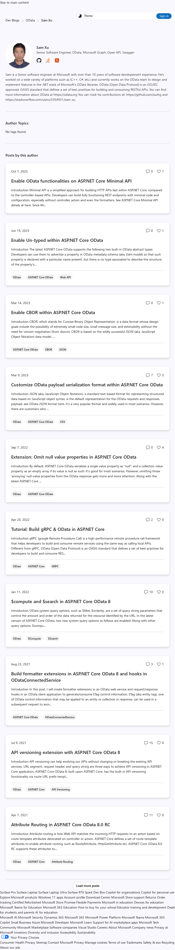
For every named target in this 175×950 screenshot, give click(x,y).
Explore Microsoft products (18, 897)
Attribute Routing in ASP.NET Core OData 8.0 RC (60, 824)
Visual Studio (87, 927)
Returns (150, 897)
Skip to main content (14, 2)
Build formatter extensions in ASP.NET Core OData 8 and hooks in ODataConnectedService (79, 676)
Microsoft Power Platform (103, 917)
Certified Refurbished (26, 902)
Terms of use (117, 942)
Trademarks (134, 942)
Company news (143, 927)
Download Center (98, 897)
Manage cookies (96, 942)
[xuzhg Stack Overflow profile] (48, 62)
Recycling (168, 942)
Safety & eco (152, 942)
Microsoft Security (30, 917)
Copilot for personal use (157, 892)
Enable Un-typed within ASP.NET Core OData (57, 240)
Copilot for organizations (123, 892)
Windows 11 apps (50, 897)
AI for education (46, 912)
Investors (20, 932)
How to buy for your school (97, 907)
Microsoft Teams (133, 917)
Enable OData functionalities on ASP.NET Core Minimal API (71, 181)
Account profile (74, 897)
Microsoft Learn (81, 922)
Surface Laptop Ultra (52, 892)
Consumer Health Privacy (17, 942)
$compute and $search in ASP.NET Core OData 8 (61, 601)
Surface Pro (8, 892)
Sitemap (41, 942)
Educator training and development (141, 907)
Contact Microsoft (60, 942)
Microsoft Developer (55, 922)
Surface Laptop (27, 892)
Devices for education (149, 902)
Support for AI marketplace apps (115, 922)
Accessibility (68, 932)
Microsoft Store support (127, 897)
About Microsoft (119, 927)
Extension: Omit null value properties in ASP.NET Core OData (73, 457)
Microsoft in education (117, 902)
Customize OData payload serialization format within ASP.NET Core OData (87, 384)
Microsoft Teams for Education (21, 907)
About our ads (10, 947)
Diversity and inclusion (43, 932)
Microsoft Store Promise (58, 902)
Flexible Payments (88, 902)
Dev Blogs (12, 20)
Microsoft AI (8, 917)
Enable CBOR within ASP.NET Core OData (53, 312)
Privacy (79, 942)
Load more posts (87, 885)
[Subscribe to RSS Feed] (57, 62)
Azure (36, 922)
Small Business (21, 922)
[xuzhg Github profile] (38, 62)
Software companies (63, 927)
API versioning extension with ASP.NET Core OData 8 (65, 752)
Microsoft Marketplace (33, 927)
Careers (102, 927)
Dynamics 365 (54, 917)
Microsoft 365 (74, 917)
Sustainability (86, 932)
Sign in (164, 16)
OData (30, 20)
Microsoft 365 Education (60, 907)
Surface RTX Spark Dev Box (86, 892)
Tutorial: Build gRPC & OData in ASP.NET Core (58, 529)
